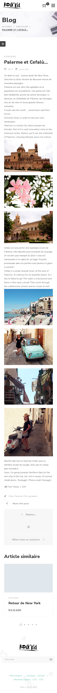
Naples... (30, 514)
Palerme (19, 496)
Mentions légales (22, 679)
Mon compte (16, 675)
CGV (41, 679)
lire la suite (14, 610)
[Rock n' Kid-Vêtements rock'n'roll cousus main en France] (12, 5)
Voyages (10, 56)
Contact (41, 675)
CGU (35, 679)
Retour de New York (24, 603)
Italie (11, 496)
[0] (44, 6)
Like (10, 69)
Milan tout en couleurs (26, 539)
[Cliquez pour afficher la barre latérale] (3, 44)
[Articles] (29, 527)
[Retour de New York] (28, 578)
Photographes (30, 496)
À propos (30, 675)
